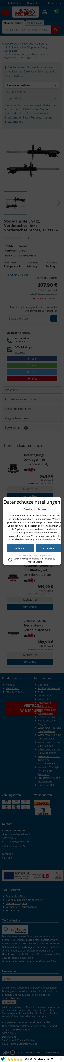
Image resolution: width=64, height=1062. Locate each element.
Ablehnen (20, 548)
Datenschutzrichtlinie (27, 555)
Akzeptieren (49, 548)
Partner (42, 509)
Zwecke (28, 509)
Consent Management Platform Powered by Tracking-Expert (34, 560)
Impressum (45, 555)
